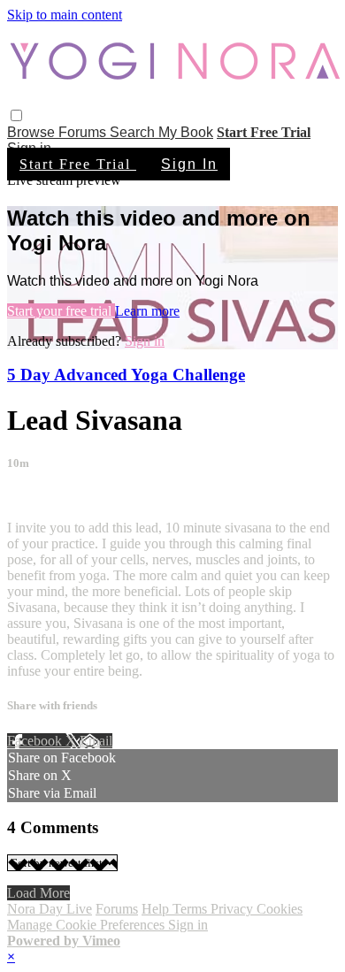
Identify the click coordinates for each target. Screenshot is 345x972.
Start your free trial (61, 310)
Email (96, 740)
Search (134, 132)
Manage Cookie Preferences (87, 924)
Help (157, 908)
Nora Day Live (49, 908)
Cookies (280, 908)
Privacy (234, 908)
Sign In (189, 164)
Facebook (36, 740)
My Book (185, 132)
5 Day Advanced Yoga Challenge (126, 374)
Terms (191, 908)
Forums (84, 132)
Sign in (145, 340)
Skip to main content (64, 14)
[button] (16, 115)
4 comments (40, 497)
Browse (32, 132)
